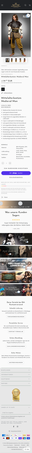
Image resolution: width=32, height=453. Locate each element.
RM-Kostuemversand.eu (7, 74)
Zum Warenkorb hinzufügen (16, 168)
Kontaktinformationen (17, 449)
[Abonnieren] (30, 413)
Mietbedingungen (16, 362)
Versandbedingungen (16, 316)
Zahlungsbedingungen (16, 346)
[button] (25, 5)
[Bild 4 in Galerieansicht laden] (20, 60)
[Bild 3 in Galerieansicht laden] (16, 60)
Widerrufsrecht (22, 447)
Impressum (17, 445)
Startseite (4, 65)
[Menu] (2, 5)
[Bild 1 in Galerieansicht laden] (7, 60)
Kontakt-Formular (16, 331)
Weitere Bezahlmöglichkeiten (16, 177)
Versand (7, 82)
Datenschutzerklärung (12, 447)
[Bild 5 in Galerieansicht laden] (24, 60)
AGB (28, 445)
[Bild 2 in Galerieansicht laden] (12, 60)
